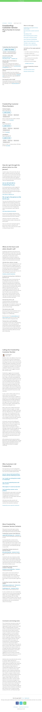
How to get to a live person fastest (30, 37)
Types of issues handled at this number (31, 41)
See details (11, 120)
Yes (23, 698)
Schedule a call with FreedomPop (8, 273)
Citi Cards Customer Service (29, 69)
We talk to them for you (7, 57)
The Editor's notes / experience (30, 43)
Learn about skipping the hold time (9, 211)
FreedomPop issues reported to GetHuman (10, 505)
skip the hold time (15, 83)
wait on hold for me (6, 317)
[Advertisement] (11, 94)
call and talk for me (15, 316)
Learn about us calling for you (8, 194)
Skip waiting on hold (6, 58)
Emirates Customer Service (29, 71)
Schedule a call (14, 58)
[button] (41, 1)
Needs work (27, 698)
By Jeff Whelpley (9, 354)
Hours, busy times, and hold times (30, 39)
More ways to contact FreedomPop (30, 45)
